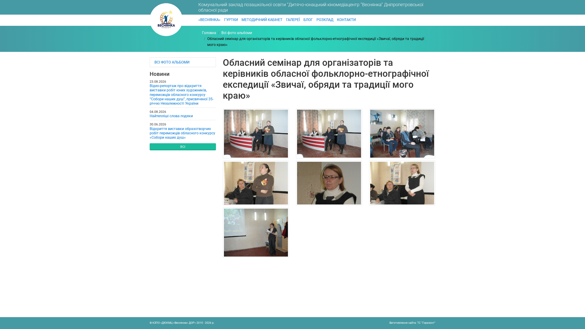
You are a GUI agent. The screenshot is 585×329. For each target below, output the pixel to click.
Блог (308, 20)
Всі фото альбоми (171, 62)
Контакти (346, 20)
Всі (182, 147)
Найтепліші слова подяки (171, 116)
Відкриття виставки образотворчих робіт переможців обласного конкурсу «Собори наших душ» (182, 133)
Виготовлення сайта (402, 322)
